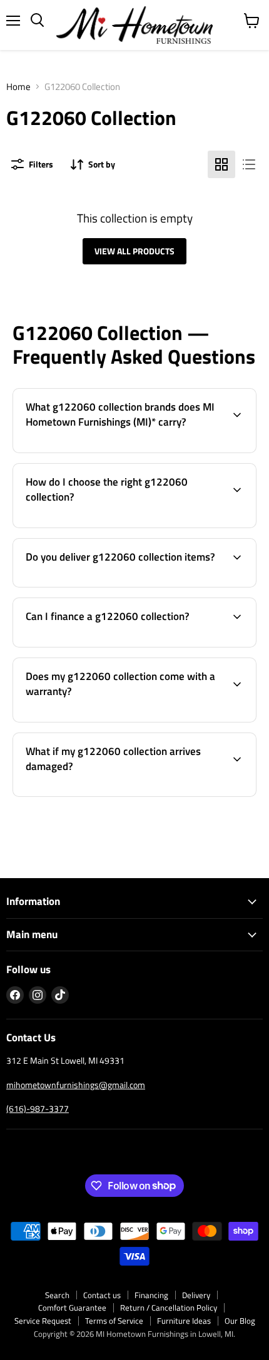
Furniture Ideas (184, 1320)
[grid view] (221, 164)
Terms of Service (114, 1320)
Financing (151, 1295)
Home (18, 86)
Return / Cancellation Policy (168, 1307)
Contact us (102, 1295)
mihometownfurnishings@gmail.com (75, 1084)
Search (57, 1295)
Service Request (42, 1320)
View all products (134, 251)
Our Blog (240, 1320)
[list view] (249, 164)
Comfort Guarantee (72, 1307)
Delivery (196, 1295)
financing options (108, 644)
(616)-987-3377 (37, 1108)
